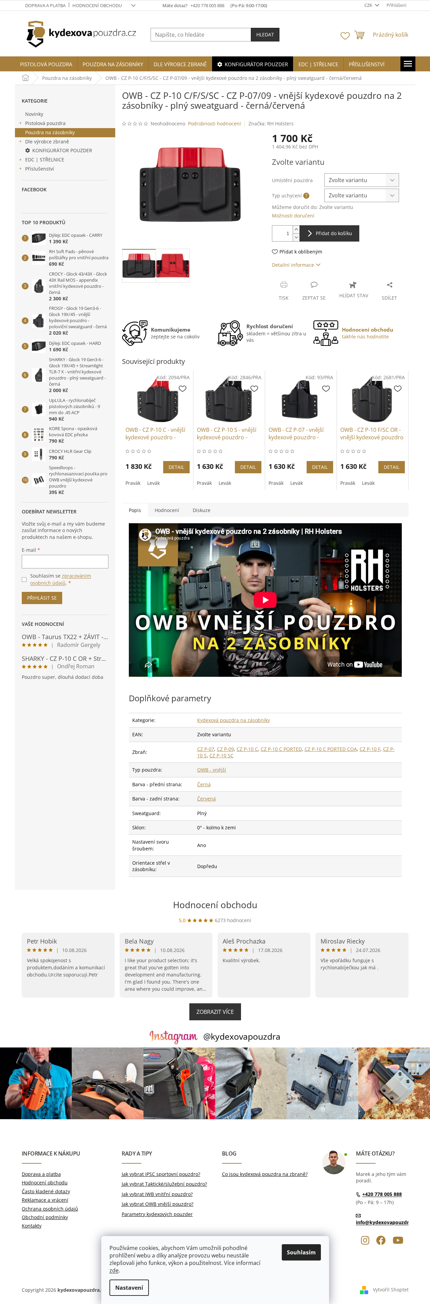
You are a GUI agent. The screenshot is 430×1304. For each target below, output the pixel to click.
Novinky (34, 114)
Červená (206, 798)
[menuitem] (46, 64)
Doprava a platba (45, 5)
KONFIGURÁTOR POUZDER (62, 150)
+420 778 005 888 (382, 1194)
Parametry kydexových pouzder (157, 1214)
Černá (204, 784)
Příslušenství (39, 168)
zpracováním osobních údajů (60, 579)
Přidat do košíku (334, 233)
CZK (368, 5)
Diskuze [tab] (201, 510)
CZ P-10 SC (221, 755)
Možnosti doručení (293, 215)
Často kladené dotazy (46, 1191)
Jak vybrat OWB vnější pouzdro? (157, 1204)
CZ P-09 (225, 749)
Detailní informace (293, 265)
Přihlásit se (42, 598)
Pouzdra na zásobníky (50, 132)
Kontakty (31, 1225)
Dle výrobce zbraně (47, 141)
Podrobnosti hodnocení (214, 123)
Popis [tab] (135, 510)
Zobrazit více (215, 1012)
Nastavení (129, 1287)
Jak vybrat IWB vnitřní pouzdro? (157, 1194)
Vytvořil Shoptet (391, 1289)
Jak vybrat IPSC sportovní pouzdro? (161, 1174)
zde (114, 1270)
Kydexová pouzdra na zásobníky (233, 720)
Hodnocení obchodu (97, 5)
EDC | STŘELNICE (44, 159)
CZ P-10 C (247, 749)
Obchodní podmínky (45, 1217)
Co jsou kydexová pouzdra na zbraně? (265, 1174)
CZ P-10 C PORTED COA (331, 749)
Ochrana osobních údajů (50, 1208)
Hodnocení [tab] (167, 510)
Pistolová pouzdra (45, 123)
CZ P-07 (205, 749)
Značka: (271, 123)
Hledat (265, 34)
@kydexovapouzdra (241, 1036)
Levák (153, 483)
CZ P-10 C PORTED (281, 749)
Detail (176, 467)
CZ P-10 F (370, 749)
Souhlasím (301, 1252)
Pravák (132, 483)
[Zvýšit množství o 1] (296, 229)
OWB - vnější (211, 769)
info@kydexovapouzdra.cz (387, 1222)
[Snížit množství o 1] (296, 237)
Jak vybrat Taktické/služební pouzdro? (164, 1184)
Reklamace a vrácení (45, 1200)
